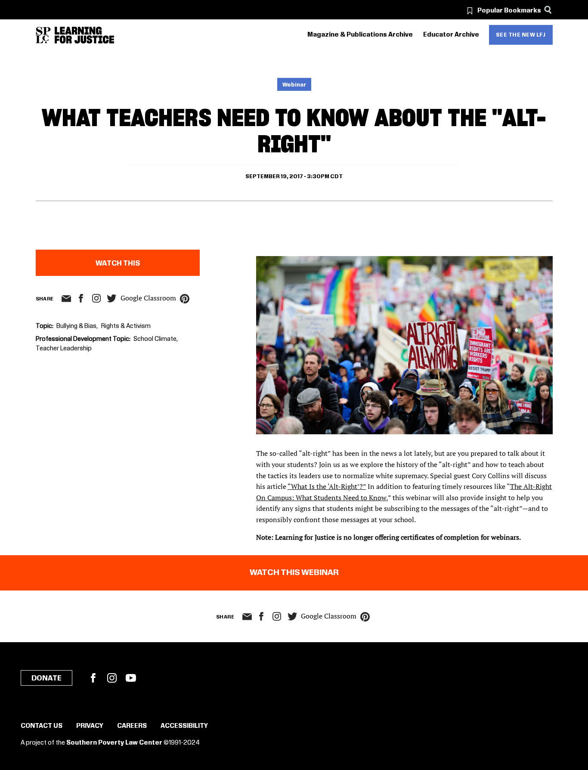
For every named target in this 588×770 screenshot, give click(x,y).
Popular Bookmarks (509, 11)
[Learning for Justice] (84, 35)
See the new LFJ (521, 34)
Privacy (89, 726)
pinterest (185, 298)
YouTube (131, 678)
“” (327, 486)
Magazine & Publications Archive (360, 35)
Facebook (93, 678)
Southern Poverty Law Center (114, 743)
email (66, 298)
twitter (112, 298)
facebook (81, 298)
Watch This (118, 263)
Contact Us (41, 726)
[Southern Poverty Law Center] (43, 35)
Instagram (96, 298)
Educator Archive (451, 35)
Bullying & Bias (76, 326)
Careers (132, 726)
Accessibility (184, 726)
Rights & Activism (126, 326)
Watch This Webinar (294, 573)
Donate (46, 678)
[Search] (548, 9)
